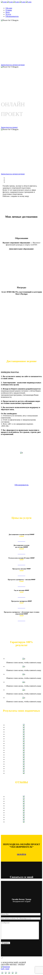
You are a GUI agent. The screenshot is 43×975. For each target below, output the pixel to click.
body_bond (5, 969)
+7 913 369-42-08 (7, 4)
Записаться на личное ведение (13, 65)
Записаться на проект (9, 127)
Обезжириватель (22, 485)
